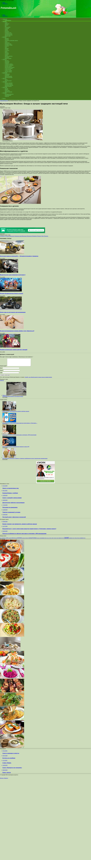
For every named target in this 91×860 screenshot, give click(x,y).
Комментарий (3, 365)
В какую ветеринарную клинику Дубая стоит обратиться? (17, 331)
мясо (46, 537)
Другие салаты (8, 71)
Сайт (1, 372)
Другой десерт (8, 80)
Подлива (7, 57)
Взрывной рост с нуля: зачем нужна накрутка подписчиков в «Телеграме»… (19, 423)
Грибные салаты (9, 63)
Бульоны (7, 31)
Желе (6, 79)
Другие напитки (8, 91)
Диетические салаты (9, 67)
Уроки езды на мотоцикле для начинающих (13, 312)
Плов (6, 41)
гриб (7, 537)
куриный (31, 537)
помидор (60, 537)
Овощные (7, 42)
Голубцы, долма (8, 44)
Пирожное (7, 74)
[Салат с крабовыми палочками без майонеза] (12, 636)
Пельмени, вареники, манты (11, 40)
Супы (6, 22)
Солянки (7, 28)
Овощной (7, 61)
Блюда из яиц (8, 43)
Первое (4, 21)
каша (16, 537)
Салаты (4, 59)
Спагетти (7, 50)
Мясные (7, 38)
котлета (19, 537)
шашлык (82, 537)
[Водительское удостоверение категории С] (9, 272)
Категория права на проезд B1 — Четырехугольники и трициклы (19, 256)
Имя (1, 368)
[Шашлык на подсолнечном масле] (12, 692)
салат (66, 538)
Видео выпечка (8, 76)
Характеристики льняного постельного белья (12, 396)
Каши (6, 51)
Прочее (4, 92)
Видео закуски (8, 86)
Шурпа (6, 30)
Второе (4, 37)
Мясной (6, 60)
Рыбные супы (8, 32)
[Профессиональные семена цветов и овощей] (10, 347)
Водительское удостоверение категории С (12, 274)
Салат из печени (9, 68)
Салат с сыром (8, 70)
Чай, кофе (7, 90)
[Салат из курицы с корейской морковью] (12, 608)
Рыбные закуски (8, 84)
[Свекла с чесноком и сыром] (12, 678)
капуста (13, 537)
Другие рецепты (8, 34)
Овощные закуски (9, 85)
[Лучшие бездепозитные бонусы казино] (11, 291)
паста (55, 537)
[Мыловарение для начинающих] (10, 650)
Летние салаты (8, 66)
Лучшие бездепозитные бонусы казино (11, 293)
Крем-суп (7, 23)
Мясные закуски (8, 82)
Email (1, 370)
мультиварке (42, 537)
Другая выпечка (8, 77)
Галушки (7, 53)
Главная (2, 100)
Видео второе (8, 58)
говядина (4, 537)
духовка (9, 537)
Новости (7, 96)
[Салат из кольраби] (12, 664)
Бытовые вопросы (9, 94)
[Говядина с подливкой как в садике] (12, 580)
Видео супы (7, 36)
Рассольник (7, 27)
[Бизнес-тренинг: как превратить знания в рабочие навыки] (9, 410)
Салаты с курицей (9, 65)
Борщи (6, 24)
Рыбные (7, 39)
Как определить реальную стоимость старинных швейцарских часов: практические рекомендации (24, 458)
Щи (5, 25)
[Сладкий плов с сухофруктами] (12, 553)
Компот (6, 89)
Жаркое (7, 48)
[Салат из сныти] (12, 705)
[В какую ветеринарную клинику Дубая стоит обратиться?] (12, 328)
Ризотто (7, 46)
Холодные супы (8, 33)
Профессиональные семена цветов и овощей (13, 349)
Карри (6, 55)
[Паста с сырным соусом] (12, 594)
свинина (70, 537)
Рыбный (7, 62)
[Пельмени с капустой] (12, 566)
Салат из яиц (8, 69)
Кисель (6, 88)
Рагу (6, 47)
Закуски (4, 81)
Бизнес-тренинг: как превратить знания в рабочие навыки (15, 411)
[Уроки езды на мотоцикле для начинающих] (11, 309)
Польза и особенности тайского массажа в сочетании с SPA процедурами (19, 434)
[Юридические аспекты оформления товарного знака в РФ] (9, 445)
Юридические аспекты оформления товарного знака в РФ (15, 446)
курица (34, 537)
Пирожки (7, 75)
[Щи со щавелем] (12, 747)
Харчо (6, 29)
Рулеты (6, 49)
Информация (8, 20)
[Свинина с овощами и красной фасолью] (12, 719)
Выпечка (4, 72)
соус (74, 537)
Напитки (4, 87)
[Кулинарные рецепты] (8, 12)
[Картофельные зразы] (12, 733)
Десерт (4, 78)
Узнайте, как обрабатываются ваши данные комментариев (38, 377)
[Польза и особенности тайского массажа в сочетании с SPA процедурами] (9, 433)
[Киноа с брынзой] (12, 622)
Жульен (7, 52)
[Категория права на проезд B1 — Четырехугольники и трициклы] (12, 253)
